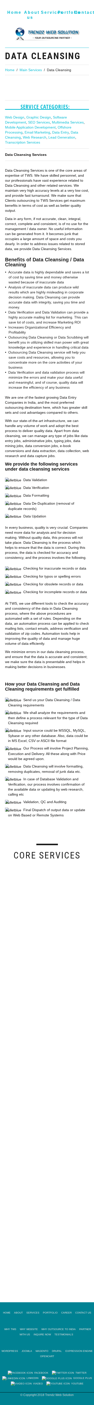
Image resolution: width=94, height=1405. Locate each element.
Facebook (40, 1372)
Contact (81, 12)
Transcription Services (22, 142)
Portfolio (64, 12)
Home (14, 12)
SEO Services (39, 122)
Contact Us (83, 1312)
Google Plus (82, 1378)
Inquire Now (42, 1334)
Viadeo (37, 1383)
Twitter (80, 1372)
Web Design (14, 117)
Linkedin (31, 1378)
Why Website (29, 1329)
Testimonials (63, 1334)
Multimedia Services (68, 122)
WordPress (10, 1351)
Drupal (57, 1351)
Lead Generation (61, 137)
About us (31, 15)
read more (10, 931)
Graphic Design (38, 117)
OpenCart (47, 1356)
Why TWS (10, 1329)
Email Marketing (37, 132)
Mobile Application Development (30, 127)
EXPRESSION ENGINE (79, 1351)
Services (48, 12)
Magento (42, 1351)
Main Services (31, 70)
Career (66, 1312)
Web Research (34, 137)
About (18, 1312)
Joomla (27, 1351)
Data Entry (60, 132)
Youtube (76, 1383)
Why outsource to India (58, 1329)
